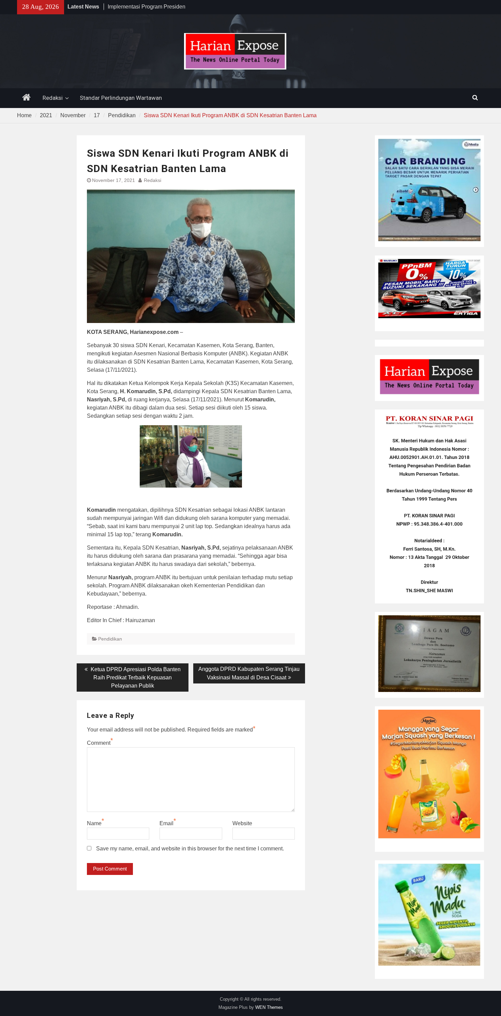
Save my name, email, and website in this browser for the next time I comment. (190, 848)
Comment (98, 743)
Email (166, 823)
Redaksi (53, 97)
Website (242, 823)
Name (94, 823)
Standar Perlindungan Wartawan (121, 97)
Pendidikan (110, 639)
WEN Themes (269, 1007)
